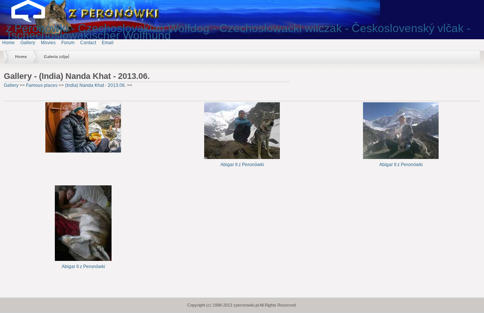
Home (8, 42)
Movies (48, 42)
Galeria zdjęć (57, 56)
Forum (67, 42)
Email (107, 42)
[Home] (34, 20)
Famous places (41, 85)
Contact (88, 42)
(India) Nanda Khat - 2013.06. (95, 85)
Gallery (27, 42)
